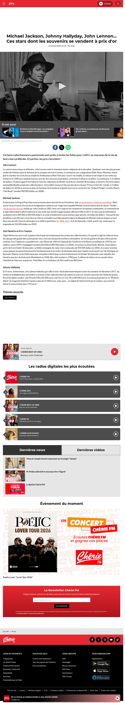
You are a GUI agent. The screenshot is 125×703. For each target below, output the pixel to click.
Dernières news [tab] (32, 450)
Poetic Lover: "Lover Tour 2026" (18, 577)
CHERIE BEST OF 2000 (31, 352)
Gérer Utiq (94, 690)
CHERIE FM (25, 376)
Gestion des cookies (108, 690)
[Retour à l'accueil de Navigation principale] (11, 3)
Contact (22, 690)
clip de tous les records (13, 208)
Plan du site (11, 690)
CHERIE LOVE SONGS (29, 433)
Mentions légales (34, 690)
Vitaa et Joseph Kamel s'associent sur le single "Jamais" (51, 458)
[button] (61, 86)
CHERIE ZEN (25, 390)
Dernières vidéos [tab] (91, 450)
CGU (45, 690)
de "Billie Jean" (62, 221)
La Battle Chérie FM (35, 484)
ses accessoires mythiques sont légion (95, 202)
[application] (61, 86)
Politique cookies (56, 690)
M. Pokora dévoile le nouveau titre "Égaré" (46, 471)
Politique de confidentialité (76, 690)
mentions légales (22, 613)
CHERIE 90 (24, 419)
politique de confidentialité (36, 613)
